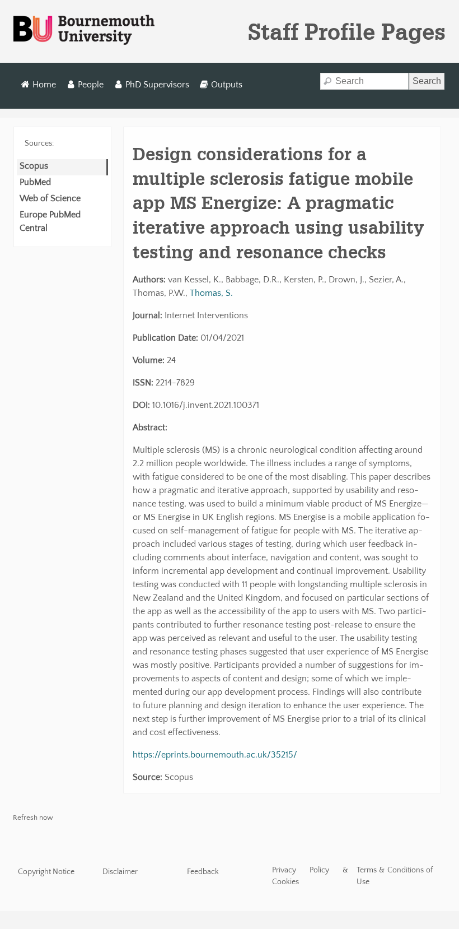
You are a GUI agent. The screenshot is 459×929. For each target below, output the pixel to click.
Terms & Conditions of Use (395, 876)
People (91, 85)
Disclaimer (120, 871)
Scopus (34, 166)
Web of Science (50, 198)
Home (44, 85)
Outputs (226, 85)
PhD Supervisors (157, 85)
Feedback (203, 871)
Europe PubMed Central (50, 221)
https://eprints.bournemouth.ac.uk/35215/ (215, 755)
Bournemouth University (83, 30)
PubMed (35, 182)
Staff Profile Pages (347, 31)
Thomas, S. (211, 293)
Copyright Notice (46, 871)
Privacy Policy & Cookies (310, 876)
